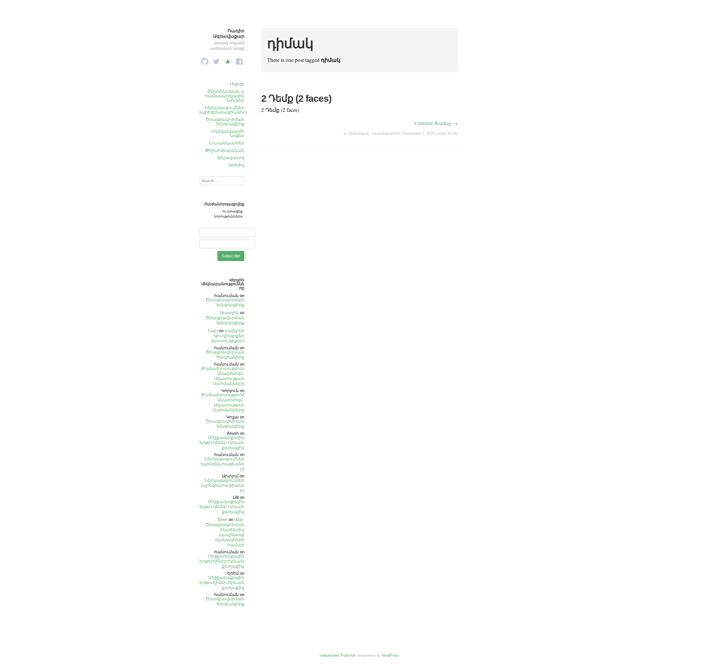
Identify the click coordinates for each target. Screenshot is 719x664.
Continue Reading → (436, 123)
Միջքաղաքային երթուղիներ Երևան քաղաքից (221, 442)
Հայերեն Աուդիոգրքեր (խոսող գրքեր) (227, 335)
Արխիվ (236, 164)
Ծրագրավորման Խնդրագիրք (225, 302)
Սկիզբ (237, 83)
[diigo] (228, 60)
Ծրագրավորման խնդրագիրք (225, 121)
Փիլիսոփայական (224, 150)
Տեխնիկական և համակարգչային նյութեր (224, 96)
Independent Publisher (338, 655)
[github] (205, 60)
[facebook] (239, 60)
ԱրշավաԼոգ (230, 157)
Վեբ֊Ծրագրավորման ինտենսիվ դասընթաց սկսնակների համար (225, 532)
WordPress (391, 655)
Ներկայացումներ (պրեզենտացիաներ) (223, 109)
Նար (213, 330)
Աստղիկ (229, 312)
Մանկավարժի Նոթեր (227, 133)
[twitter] (216, 60)
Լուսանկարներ (226, 142)
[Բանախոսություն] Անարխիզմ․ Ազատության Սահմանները (222, 376)
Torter (222, 519)
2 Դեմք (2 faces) (296, 98)
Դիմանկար (358, 133)
